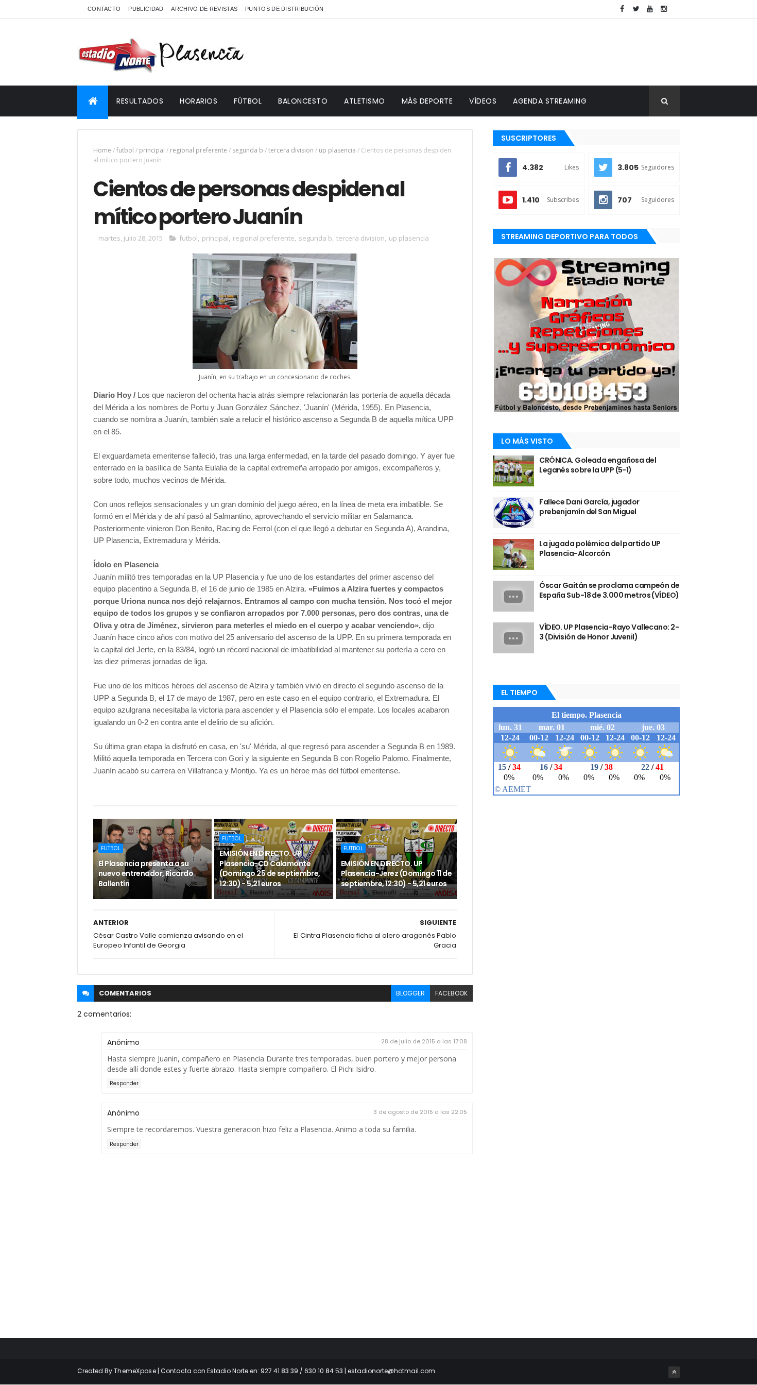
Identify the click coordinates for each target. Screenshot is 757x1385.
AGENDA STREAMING (550, 101)
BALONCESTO (303, 101)
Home (102, 150)
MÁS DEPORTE (427, 101)
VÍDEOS (482, 101)
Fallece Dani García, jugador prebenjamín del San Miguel (589, 507)
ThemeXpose (135, 1370)
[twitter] (636, 9)
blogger (410, 993)
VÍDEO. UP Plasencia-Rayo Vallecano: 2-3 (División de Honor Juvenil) (609, 632)
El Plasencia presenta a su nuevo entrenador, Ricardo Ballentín (145, 873)
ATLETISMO (364, 101)
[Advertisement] (492, 52)
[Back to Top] (674, 1372)
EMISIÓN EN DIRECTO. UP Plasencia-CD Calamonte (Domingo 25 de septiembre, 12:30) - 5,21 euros (269, 868)
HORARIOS (198, 101)
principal (152, 150)
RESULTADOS (139, 101)
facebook (451, 993)
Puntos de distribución (284, 9)
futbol (125, 150)
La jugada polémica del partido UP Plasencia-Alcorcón (600, 548)
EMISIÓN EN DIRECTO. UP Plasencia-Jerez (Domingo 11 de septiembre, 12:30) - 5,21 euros (396, 873)
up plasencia (337, 150)
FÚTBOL (248, 101)
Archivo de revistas (204, 9)
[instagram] (663, 9)
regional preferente (198, 150)
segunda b (247, 150)
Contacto (104, 9)
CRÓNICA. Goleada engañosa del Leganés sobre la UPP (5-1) (597, 465)
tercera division (291, 150)
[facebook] (622, 9)
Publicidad (145, 9)
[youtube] (650, 9)
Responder (124, 1083)
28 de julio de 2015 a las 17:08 (424, 1041)
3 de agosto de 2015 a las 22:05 (420, 1112)
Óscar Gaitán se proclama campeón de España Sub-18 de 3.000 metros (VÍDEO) (609, 590)
